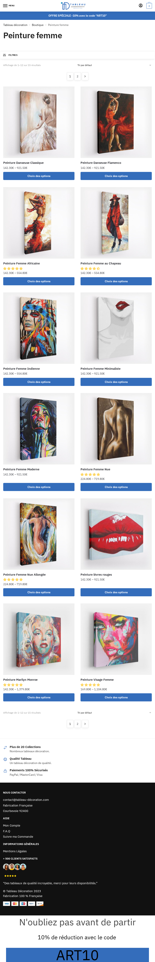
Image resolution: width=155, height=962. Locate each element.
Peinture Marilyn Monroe (20, 680)
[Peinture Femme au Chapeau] (116, 223)
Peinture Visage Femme (97, 680)
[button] (13, 268)
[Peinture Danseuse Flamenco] (116, 122)
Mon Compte (11, 825)
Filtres (13, 55)
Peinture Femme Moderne (21, 469)
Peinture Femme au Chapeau (101, 263)
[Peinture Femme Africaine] (38, 223)
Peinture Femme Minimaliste (100, 369)
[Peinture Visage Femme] (116, 639)
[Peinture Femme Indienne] (38, 328)
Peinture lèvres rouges (96, 574)
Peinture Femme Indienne (21, 369)
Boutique (38, 25)
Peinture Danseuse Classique (23, 163)
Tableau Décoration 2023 (23, 891)
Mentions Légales (15, 851)
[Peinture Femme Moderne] (38, 428)
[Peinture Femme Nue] (116, 428)
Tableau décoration (15, 25)
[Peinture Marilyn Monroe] (38, 639)
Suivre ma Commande (18, 836)
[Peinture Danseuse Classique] (38, 122)
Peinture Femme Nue (95, 469)
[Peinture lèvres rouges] (116, 534)
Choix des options (38, 176)
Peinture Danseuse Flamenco (101, 163)
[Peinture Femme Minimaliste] (116, 328)
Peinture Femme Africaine (21, 263)
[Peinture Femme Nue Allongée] (38, 534)
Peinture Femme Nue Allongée (24, 574)
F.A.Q (6, 831)
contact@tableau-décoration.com (26, 800)
